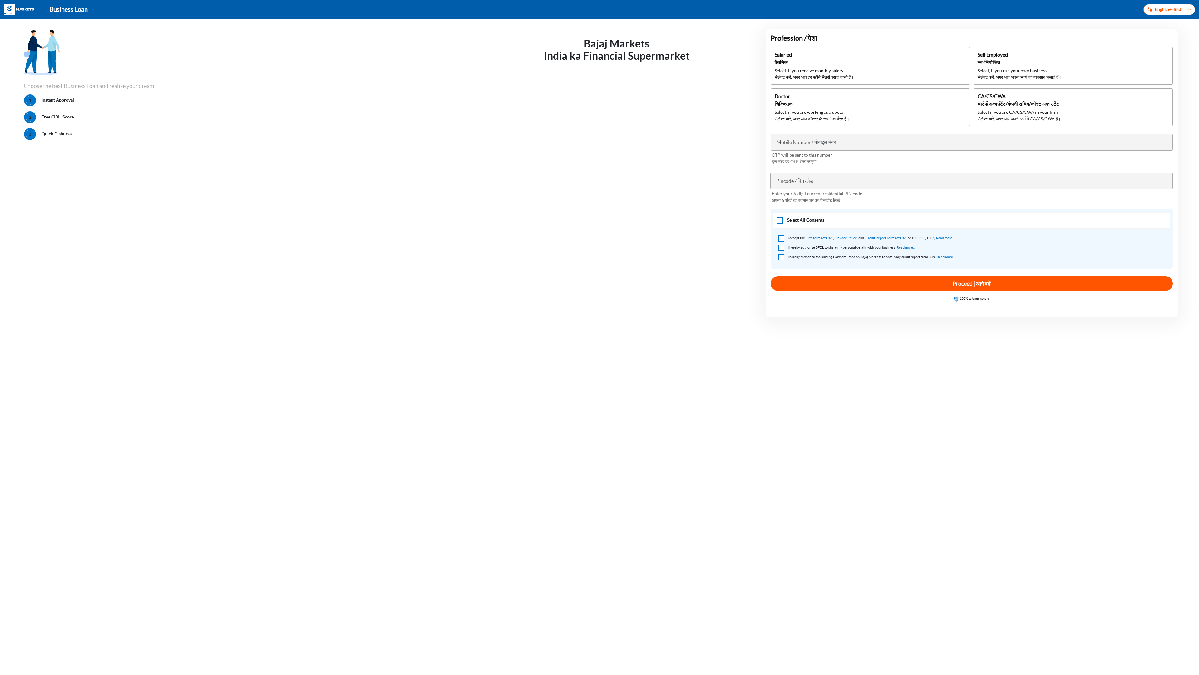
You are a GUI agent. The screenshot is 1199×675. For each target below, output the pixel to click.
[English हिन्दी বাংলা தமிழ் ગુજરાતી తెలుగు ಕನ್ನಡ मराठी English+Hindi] (1169, 9)
